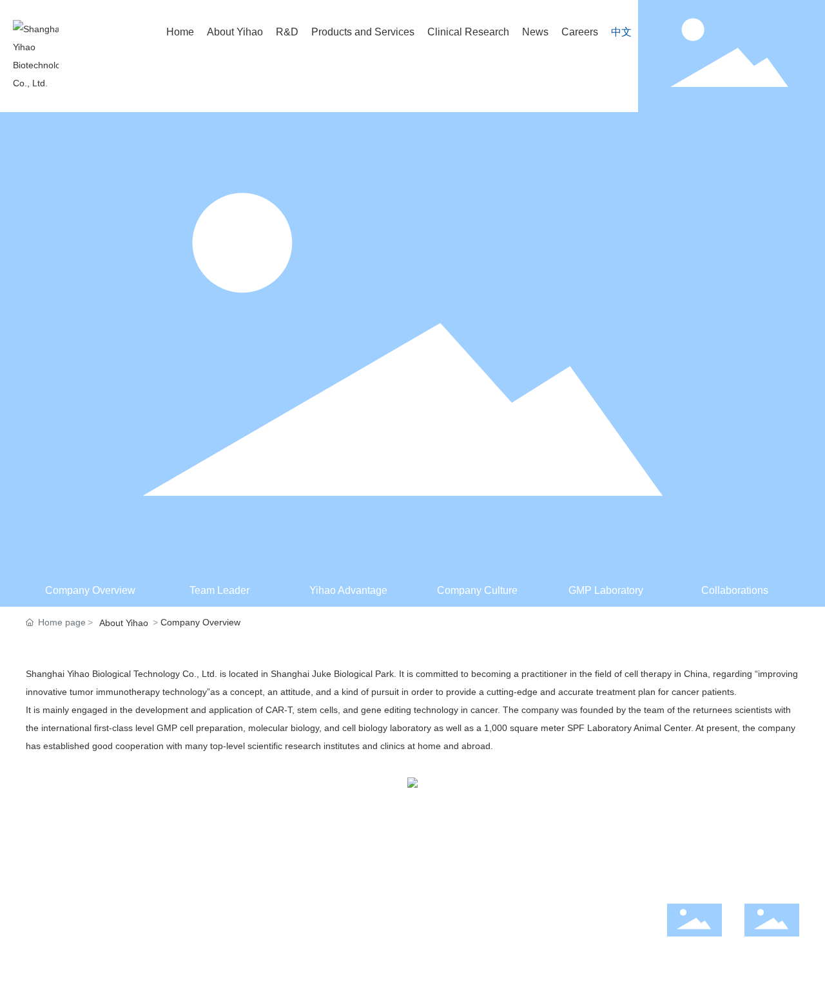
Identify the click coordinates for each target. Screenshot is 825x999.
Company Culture (477, 590)
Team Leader (219, 590)
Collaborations (734, 590)
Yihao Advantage (348, 590)
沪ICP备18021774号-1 (342, 937)
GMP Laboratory (605, 590)
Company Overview (90, 590)
